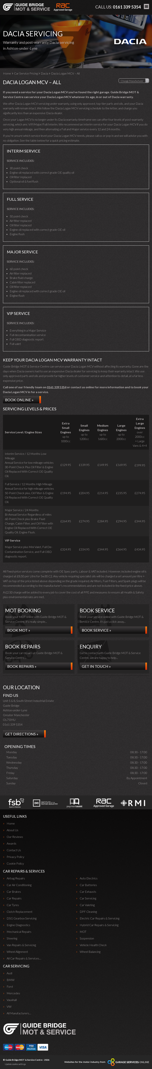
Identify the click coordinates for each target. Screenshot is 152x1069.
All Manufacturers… (19, 1013)
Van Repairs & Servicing (21, 945)
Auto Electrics (89, 878)
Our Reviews (15, 836)
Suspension (87, 938)
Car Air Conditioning (19, 884)
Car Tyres (13, 904)
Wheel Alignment (17, 951)
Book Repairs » (21, 666)
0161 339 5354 (118, 6)
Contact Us (14, 850)
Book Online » (19, 400)
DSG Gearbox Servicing (22, 918)
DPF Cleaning (88, 911)
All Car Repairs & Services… (24, 958)
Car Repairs (14, 898)
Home (11, 823)
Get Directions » (21, 734)
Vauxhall (12, 999)
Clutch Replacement (19, 911)
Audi (9, 973)
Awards (11, 843)
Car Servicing (88, 898)
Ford (10, 986)
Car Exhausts (88, 891)
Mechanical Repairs (19, 931)
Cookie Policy (15, 863)
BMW (10, 979)
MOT (83, 931)
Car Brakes (14, 891)
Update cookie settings (15, 1064)
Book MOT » (18, 630)
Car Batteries (88, 884)
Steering (12, 938)
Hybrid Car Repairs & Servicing (99, 925)
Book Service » (96, 630)
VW (9, 1006)
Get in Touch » (96, 666)
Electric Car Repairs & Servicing (99, 918)
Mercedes (13, 993)
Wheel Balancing (90, 951)
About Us (12, 830)
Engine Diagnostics (18, 925)
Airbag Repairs (16, 878)
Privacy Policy (15, 856)
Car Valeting (87, 904)
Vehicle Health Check (93, 945)
